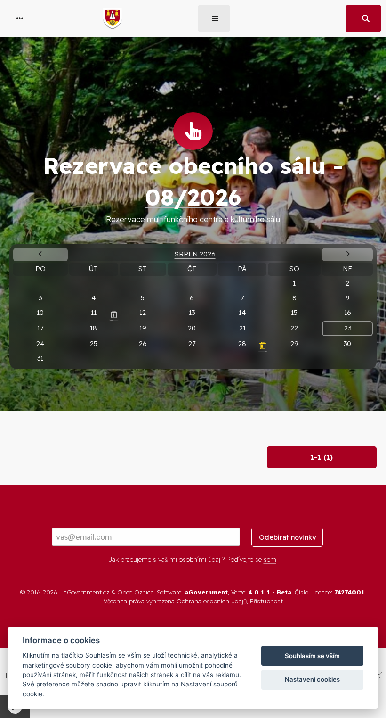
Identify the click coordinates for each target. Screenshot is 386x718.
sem (270, 559)
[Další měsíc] (347, 254)
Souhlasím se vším (312, 656)
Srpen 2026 (195, 254)
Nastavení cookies (312, 679)
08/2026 (193, 197)
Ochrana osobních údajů (212, 601)
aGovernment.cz (86, 592)
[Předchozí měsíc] (40, 254)
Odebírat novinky (287, 537)
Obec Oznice (135, 592)
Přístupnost (266, 601)
